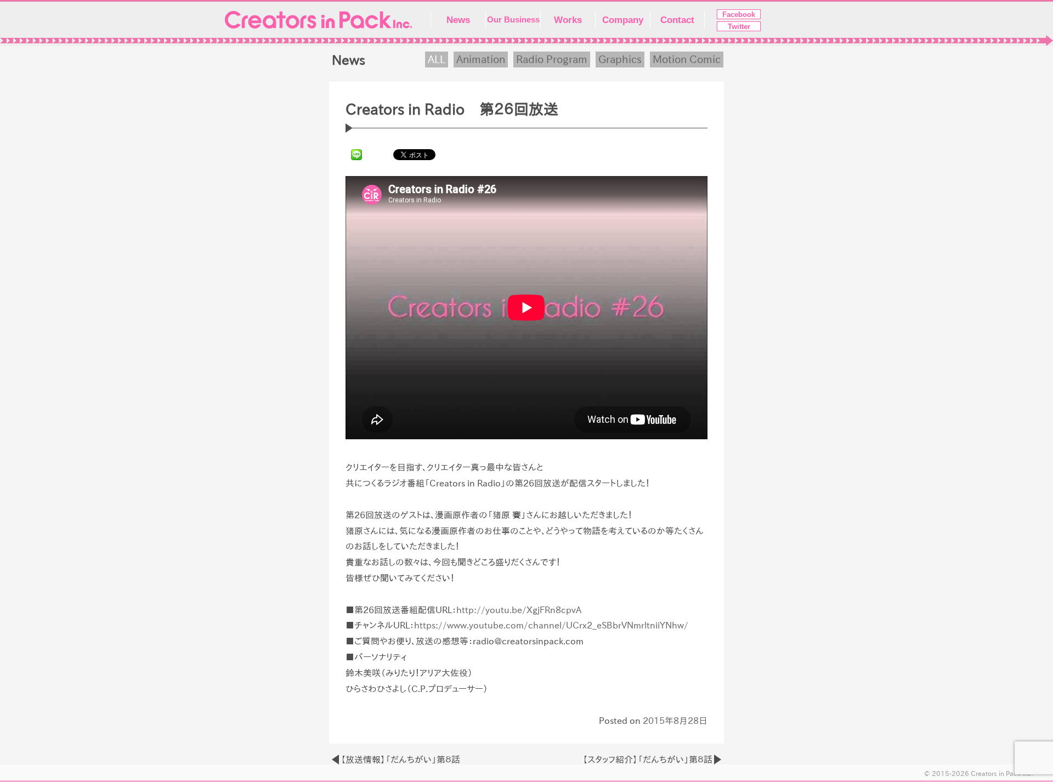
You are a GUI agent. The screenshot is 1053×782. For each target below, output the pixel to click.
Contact (677, 19)
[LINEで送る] (356, 154)
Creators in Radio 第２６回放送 (452, 109)
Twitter (739, 26)
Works (568, 19)
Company (622, 19)
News (458, 19)
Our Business (513, 19)
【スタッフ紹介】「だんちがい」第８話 (647, 759)
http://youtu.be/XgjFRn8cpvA (518, 609)
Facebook (738, 14)
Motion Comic (687, 59)
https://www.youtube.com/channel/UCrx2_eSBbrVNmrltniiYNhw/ (551, 625)
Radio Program (551, 59)
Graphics (620, 59)
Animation (480, 59)
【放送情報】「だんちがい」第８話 (400, 759)
